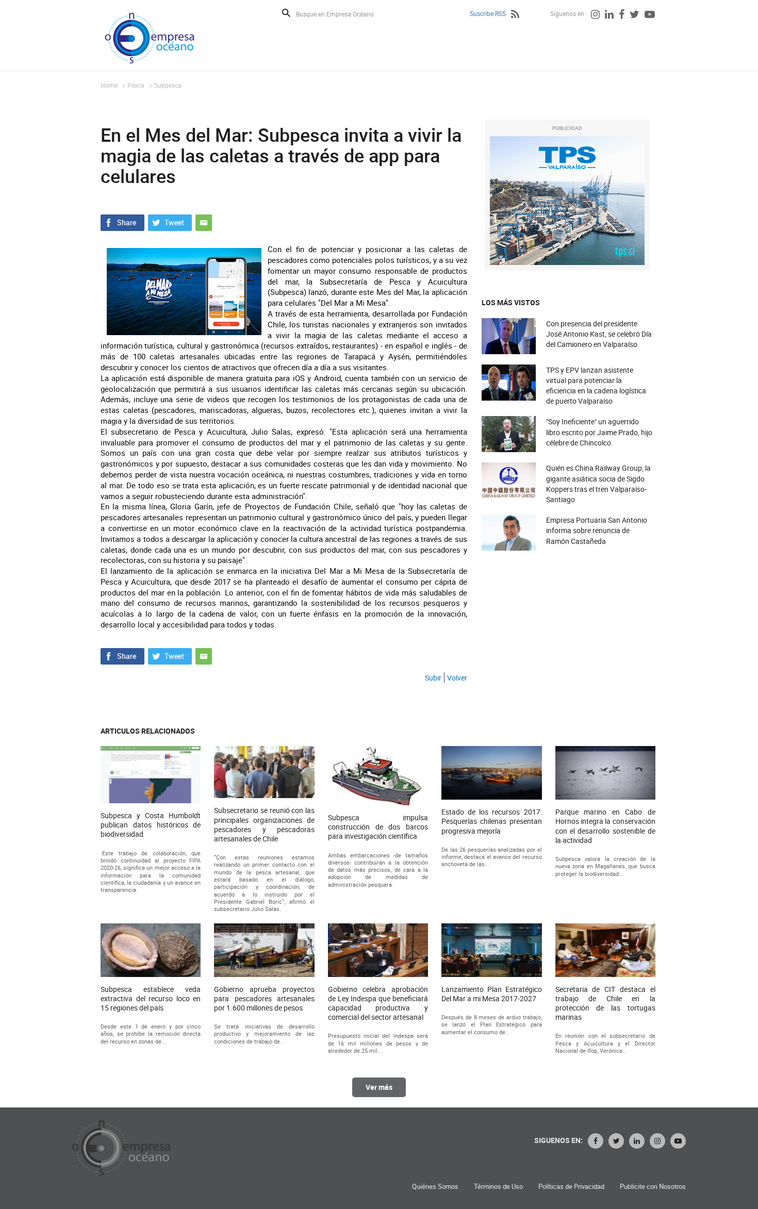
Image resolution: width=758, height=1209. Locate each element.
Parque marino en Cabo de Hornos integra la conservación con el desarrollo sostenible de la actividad (605, 826)
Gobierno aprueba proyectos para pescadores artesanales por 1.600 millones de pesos (264, 999)
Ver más (379, 1087)
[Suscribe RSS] (515, 15)
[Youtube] (650, 15)
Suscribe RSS (488, 13)
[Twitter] (634, 15)
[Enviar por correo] (203, 222)
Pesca (135, 85)
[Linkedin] (609, 15)
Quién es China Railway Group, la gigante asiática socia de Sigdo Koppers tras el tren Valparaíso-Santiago (598, 483)
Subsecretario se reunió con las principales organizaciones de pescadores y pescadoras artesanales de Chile (264, 824)
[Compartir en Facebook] (122, 222)
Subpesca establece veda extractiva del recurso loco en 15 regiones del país (151, 999)
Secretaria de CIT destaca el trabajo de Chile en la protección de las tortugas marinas (605, 1003)
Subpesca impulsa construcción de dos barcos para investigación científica (378, 827)
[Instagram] (595, 15)
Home (109, 85)
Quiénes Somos (435, 1186)
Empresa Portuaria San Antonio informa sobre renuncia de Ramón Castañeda (596, 530)
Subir (433, 678)
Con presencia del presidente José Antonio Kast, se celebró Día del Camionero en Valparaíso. (599, 334)
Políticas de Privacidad (571, 1186)
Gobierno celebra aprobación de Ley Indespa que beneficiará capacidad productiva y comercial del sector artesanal (378, 1003)
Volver (457, 678)
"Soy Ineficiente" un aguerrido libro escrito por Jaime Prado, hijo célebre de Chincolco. (599, 432)
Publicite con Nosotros (653, 1186)
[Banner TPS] (567, 200)
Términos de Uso (498, 1186)
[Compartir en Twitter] (170, 222)
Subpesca (168, 85)
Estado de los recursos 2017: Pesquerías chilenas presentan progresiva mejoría (491, 821)
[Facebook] (621, 15)
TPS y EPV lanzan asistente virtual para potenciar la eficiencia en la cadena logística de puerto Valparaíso (596, 385)
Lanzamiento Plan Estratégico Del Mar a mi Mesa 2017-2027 (491, 994)
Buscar (286, 13)
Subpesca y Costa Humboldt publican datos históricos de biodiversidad (151, 825)
